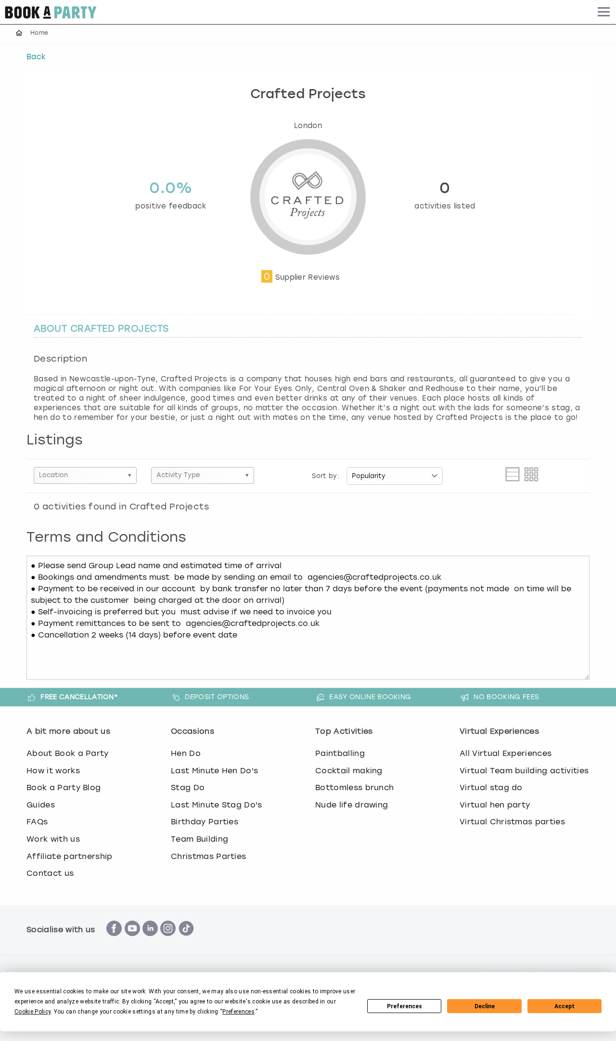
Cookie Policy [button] (32, 1011)
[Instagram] (168, 941)
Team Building (199, 839)
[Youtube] (132, 941)
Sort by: (325, 476)
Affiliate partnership (69, 856)
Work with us (53, 839)
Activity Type (202, 475)
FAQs (37, 821)
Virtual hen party (495, 804)
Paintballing (340, 753)
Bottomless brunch (354, 787)
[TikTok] (186, 941)
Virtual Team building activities (524, 770)
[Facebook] (114, 941)
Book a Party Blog (63, 787)
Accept (564, 1006)
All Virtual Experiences (506, 753)
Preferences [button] (238, 1011)
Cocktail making (349, 770)
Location (85, 475)
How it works (53, 770)
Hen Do (186, 753)
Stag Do (188, 787)
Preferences (404, 1006)
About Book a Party (67, 753)
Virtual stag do (491, 787)
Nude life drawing (351, 804)
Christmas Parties (208, 856)
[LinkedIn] (150, 941)
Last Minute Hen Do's (214, 770)
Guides (40, 804)
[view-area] (512, 476)
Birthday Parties (204, 821)
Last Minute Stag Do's (216, 804)
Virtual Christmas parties (512, 821)
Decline (485, 1006)
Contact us (50, 873)
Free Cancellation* (79, 696)
